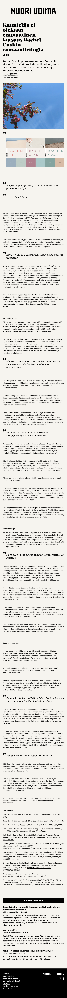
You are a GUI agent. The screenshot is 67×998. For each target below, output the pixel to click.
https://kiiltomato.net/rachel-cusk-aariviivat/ (28, 876)
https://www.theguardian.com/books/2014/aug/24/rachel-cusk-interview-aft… (33, 848)
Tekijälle (6, 983)
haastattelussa (41, 218)
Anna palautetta (10, 978)
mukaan (17, 588)
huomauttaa (27, 690)
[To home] (33, 11)
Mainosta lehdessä (11, 981)
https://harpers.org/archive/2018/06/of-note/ (29, 831)
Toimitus (6, 974)
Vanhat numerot (10, 986)
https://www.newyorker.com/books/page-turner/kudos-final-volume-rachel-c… (33, 885)
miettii (5, 783)
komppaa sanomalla (46, 299)
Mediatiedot (8, 976)
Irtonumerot (8, 988)
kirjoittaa (14, 578)
